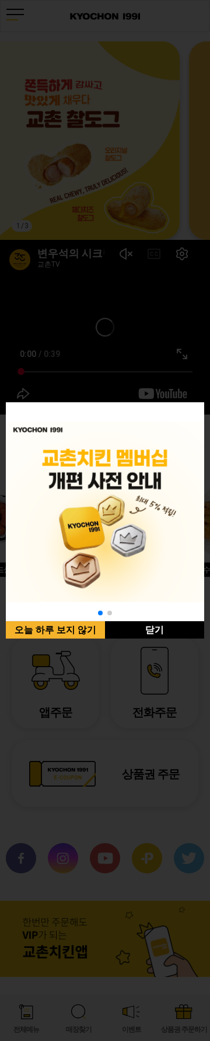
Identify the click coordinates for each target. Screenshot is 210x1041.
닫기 (154, 630)
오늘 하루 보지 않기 (55, 630)
